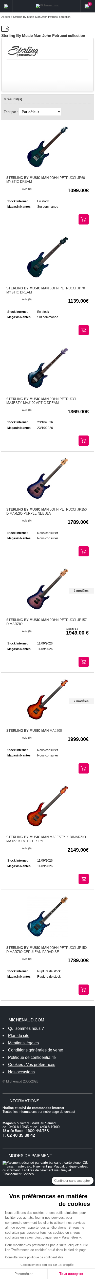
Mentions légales (23, 1043)
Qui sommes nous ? (26, 1028)
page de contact (63, 1112)
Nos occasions (21, 1072)
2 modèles (81, 591)
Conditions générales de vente (35, 1050)
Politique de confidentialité (32, 1057)
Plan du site (18, 1035)
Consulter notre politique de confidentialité (34, 1257)
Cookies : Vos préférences (31, 1064)
